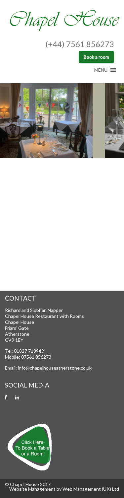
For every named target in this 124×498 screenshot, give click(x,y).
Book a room (96, 57)
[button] (100, 70)
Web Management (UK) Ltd (90, 489)
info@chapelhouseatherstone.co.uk (55, 368)
